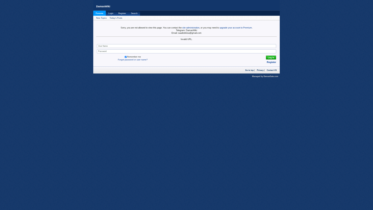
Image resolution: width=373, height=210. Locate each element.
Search (134, 13)
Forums (99, 13)
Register (122, 13)
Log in (271, 57)
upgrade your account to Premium (236, 27)
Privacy (260, 70)
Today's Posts (116, 18)
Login (110, 13)
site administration (190, 27)
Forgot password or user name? (133, 60)
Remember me (134, 57)
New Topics (101, 18)
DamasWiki (103, 6)
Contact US (272, 70)
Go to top (249, 70)
